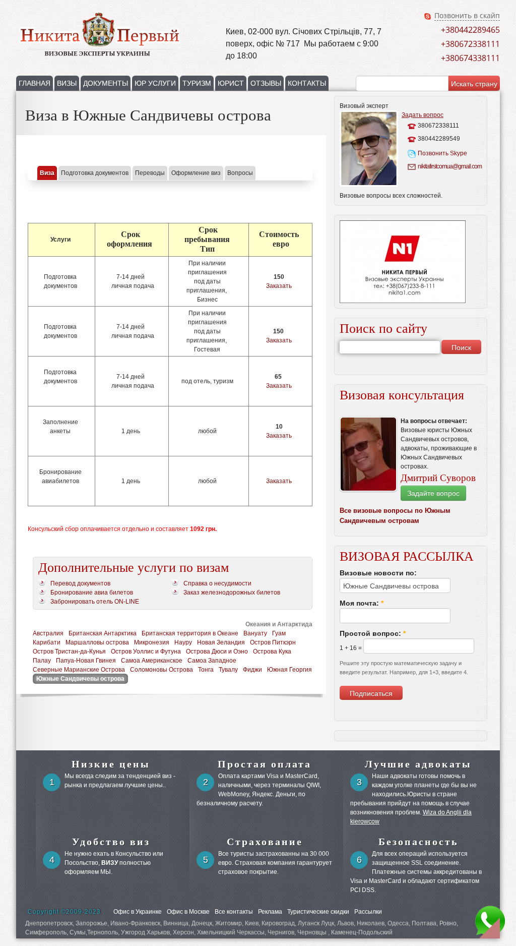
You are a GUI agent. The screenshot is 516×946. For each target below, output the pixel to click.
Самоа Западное (211, 660)
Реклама (270, 911)
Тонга (206, 669)
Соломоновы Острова (161, 669)
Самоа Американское (151, 660)
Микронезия (151, 642)
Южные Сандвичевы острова (80, 678)
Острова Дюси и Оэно (217, 651)
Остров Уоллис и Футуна (146, 651)
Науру (183, 642)
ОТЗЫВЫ (265, 83)
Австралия (48, 633)
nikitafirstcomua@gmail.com (449, 166)
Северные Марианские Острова (79, 669)
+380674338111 (470, 58)
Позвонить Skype (442, 153)
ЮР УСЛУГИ (155, 83)
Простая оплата (264, 764)
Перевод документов (80, 583)
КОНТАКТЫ (307, 83)
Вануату (255, 633)
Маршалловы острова (97, 642)
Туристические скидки (318, 911)
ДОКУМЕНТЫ (105, 83)
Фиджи (252, 669)
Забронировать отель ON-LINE (94, 601)
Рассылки (368, 911)
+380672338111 (470, 43)
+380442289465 (470, 29)
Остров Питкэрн (273, 642)
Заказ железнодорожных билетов (231, 592)
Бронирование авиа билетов (91, 592)
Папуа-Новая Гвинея (86, 660)
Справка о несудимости (217, 583)
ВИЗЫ (67, 83)
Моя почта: (361, 603)
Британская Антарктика (103, 633)
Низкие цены (111, 764)
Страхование (265, 841)
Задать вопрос (422, 115)
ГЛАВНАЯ (34, 83)
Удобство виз (111, 841)
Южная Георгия (289, 669)
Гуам (279, 633)
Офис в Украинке (137, 911)
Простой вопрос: (373, 633)
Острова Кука (272, 651)
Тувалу (228, 669)
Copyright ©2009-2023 (64, 911)
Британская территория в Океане (190, 633)
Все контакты (234, 911)
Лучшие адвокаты (418, 764)
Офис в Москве (188, 911)
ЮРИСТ (231, 83)
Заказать (279, 285)
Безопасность (418, 841)
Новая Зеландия (221, 642)
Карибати (46, 642)
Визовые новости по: (378, 573)
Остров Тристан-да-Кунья (69, 651)
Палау (42, 660)
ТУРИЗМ (196, 83)
